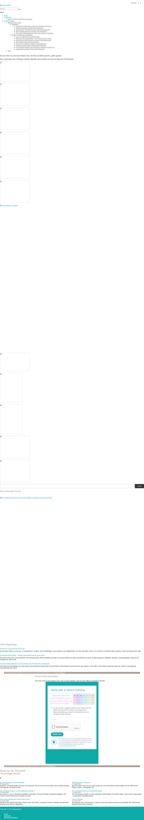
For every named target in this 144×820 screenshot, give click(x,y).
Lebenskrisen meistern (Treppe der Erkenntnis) (30, 49)
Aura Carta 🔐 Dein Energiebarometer (28, 37)
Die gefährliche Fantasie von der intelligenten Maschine (17, 791)
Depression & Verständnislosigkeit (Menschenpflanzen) (33, 29)
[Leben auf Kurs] (5, 5)
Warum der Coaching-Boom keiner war (12, 648)
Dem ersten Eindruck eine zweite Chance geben (15, 799)
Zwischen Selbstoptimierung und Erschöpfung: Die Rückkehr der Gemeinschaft (24, 663)
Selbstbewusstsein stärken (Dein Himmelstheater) (31, 45)
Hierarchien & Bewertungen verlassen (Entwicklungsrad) (33, 40)
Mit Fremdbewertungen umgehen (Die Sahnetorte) (31, 31)
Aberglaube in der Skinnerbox (81, 782)
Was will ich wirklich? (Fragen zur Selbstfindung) (31, 44)
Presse (6, 814)
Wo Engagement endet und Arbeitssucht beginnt (87, 791)
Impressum (7, 816)
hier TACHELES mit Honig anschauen (20, 19)
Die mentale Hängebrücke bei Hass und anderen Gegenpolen (34, 33)
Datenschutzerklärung (10, 817)
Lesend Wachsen (9, 21)
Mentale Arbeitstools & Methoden (22, 35)
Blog (9, 51)
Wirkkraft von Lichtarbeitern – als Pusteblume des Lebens (33, 38)
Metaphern (15, 24)
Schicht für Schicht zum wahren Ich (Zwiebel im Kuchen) (34, 26)
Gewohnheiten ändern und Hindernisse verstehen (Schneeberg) (35, 47)
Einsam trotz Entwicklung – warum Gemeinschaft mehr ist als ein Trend (22, 655)
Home (6, 15)
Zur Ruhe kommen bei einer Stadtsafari (12, 782)
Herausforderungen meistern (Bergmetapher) (29, 28)
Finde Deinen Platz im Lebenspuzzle (27, 42)
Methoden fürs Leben (14, 22)
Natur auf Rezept (77, 799)
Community (7, 17)
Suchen (139, 486)
